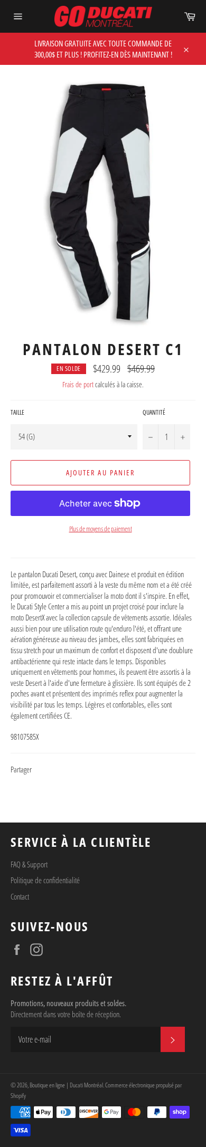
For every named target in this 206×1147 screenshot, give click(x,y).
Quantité (154, 412)
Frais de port (77, 384)
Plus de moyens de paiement (100, 528)
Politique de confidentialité (45, 880)
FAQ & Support (29, 864)
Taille (17, 412)
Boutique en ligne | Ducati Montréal (66, 1085)
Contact (20, 896)
